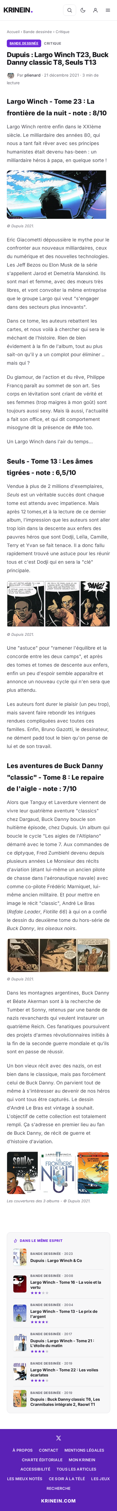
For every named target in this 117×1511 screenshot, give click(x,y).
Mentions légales (84, 1450)
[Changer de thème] (83, 10)
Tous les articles (77, 1469)
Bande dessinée (37, 31)
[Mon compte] (95, 10)
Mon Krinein (82, 1460)
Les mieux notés (25, 1479)
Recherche (58, 1488)
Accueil (13, 31)
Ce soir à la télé (67, 1479)
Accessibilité (35, 1469)
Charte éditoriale (42, 1460)
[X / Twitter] (58, 1438)
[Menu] (108, 10)
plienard (32, 75)
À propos (22, 1450)
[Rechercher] (69, 10)
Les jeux (100, 1479)
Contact (48, 1450)
